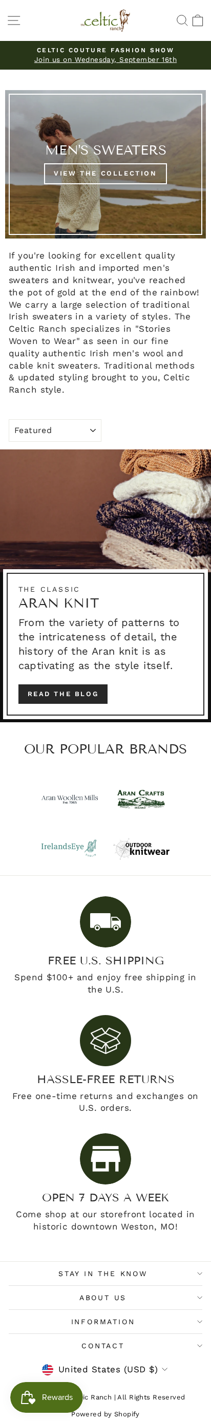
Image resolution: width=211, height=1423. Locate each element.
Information (103, 1322)
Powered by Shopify (105, 1414)
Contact (102, 1346)
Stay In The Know (102, 1273)
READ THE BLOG (63, 694)
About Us (102, 1297)
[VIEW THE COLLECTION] (105, 164)
